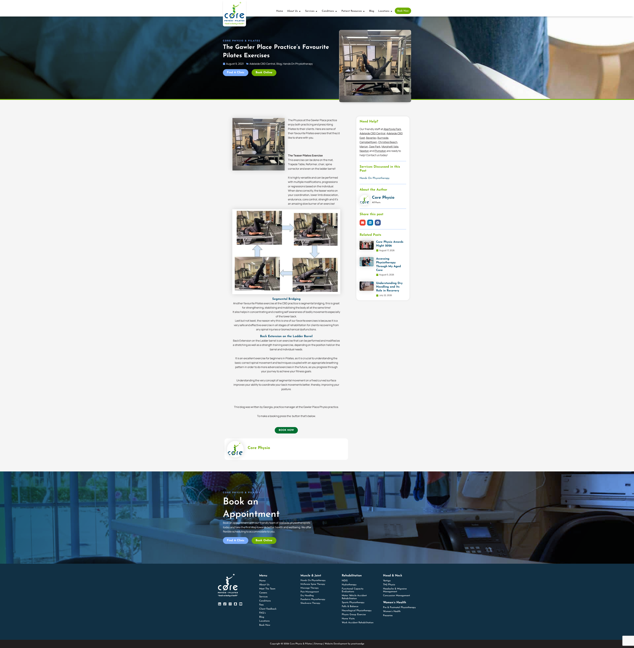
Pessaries (388, 615)
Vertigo (387, 581)
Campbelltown (368, 142)
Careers (263, 593)
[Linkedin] (219, 604)
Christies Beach (387, 142)
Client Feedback (267, 609)
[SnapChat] (235, 604)
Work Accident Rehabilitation (357, 622)
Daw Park (374, 146)
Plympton (380, 151)
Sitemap (318, 644)
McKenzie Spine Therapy (312, 584)
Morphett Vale (390, 146)
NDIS (345, 581)
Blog (261, 617)
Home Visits (348, 618)
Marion (364, 146)
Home (262, 581)
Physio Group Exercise (354, 614)
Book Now (264, 625)
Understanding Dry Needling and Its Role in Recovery (389, 287)
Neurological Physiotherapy (356, 610)
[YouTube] (240, 604)
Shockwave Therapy (310, 603)
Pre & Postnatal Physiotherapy (399, 607)
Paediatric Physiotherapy (312, 599)
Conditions (265, 601)
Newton (364, 151)
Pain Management (309, 592)
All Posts (376, 202)
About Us (264, 584)
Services (263, 597)
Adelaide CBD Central (372, 133)
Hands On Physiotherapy (374, 178)
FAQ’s (262, 613)
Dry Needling (307, 596)
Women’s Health (392, 611)
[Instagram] (230, 604)
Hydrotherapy (349, 584)
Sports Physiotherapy (353, 602)
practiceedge (357, 644)
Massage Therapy (309, 588)
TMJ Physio (389, 584)
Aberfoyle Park (392, 129)
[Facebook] (225, 604)
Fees (261, 605)
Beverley (371, 138)
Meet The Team (267, 589)
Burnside (382, 138)
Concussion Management (396, 595)
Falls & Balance (350, 606)
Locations (264, 621)
